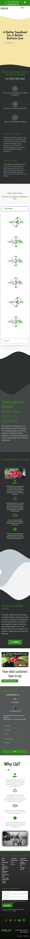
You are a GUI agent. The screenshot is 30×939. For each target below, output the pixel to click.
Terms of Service (10, 910)
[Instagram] (15, 920)
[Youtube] (19, 920)
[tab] (15, 208)
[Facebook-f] (6, 920)
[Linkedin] (24, 920)
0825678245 (15, 702)
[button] (25, 2)
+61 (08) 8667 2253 (15, 711)
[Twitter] (10, 920)
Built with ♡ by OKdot (22, 936)
